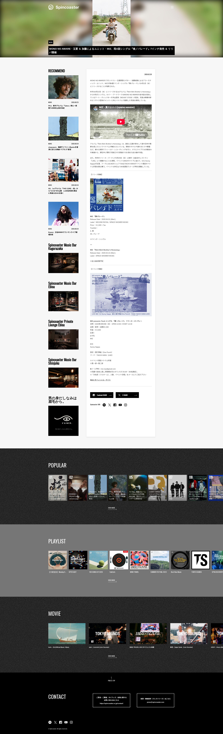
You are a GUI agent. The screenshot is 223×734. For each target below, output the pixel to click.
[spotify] (104, 406)
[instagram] (125, 406)
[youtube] (120, 406)
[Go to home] (63, 7)
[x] (109, 406)
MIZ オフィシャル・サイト (101, 380)
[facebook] (115, 406)
